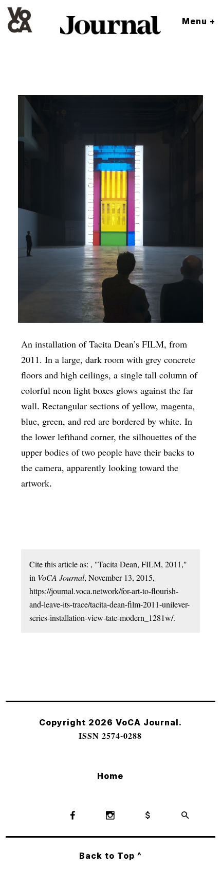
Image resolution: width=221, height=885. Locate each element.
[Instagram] (110, 816)
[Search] (185, 816)
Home (110, 776)
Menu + (198, 21)
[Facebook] (73, 816)
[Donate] (148, 816)
